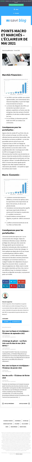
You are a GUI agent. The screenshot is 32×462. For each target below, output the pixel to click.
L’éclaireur (17, 423)
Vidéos (7, 426)
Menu (17, 9)
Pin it (14, 286)
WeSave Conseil (23, 426)
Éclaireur (6, 321)
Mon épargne (18, 420)
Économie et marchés (8, 420)
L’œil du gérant (25, 423)
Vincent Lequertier (7, 302)
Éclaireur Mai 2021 (16, 321)
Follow (17, 13)
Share (6, 281)
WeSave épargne (14, 426)
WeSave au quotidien (7, 423)
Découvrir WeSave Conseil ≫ (16, 4)
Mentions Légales (19, 453)
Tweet (14, 281)
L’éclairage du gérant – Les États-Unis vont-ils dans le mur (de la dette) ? (14, 343)
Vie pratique (25, 420)
